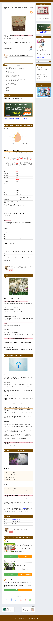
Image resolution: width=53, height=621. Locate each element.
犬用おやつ (38, 72)
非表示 (18, 65)
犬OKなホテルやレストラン (41, 74)
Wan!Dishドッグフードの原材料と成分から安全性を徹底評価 (15, 68)
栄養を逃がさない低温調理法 (11, 76)
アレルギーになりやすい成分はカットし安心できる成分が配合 (15, 79)
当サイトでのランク (9, 67)
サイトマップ (37, 618)
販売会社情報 (8, 90)
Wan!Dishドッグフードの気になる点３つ (12, 80)
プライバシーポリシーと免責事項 (26, 618)
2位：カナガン (36, 0)
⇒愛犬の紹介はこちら (40, 57)
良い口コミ (8, 87)
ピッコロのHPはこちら (24, 589)
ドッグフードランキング (17, 618)
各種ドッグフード (30, 603)
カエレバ (13, 268)
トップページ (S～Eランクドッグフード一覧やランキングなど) (18, 0)
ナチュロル (24, 508)
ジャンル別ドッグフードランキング (42, 69)
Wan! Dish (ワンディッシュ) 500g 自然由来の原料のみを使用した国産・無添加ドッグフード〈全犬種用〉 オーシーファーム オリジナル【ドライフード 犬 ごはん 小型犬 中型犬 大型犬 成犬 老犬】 (20, 266)
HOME (27, 616)
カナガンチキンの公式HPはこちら (25, 574)
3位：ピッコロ (42, 0)
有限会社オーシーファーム (16, 519)
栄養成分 (8, 71)
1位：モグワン (30, 0)
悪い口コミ (8, 88)
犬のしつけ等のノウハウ (41, 78)
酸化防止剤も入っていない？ (11, 84)
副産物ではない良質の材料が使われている (12, 75)
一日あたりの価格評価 (10, 72)
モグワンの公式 (24, 556)
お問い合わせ (33, 618)
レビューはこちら (10, 556)
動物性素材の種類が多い (10, 83)
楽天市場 (11, 270)
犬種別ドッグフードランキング (42, 76)
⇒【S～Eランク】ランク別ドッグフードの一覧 (11, 100)
